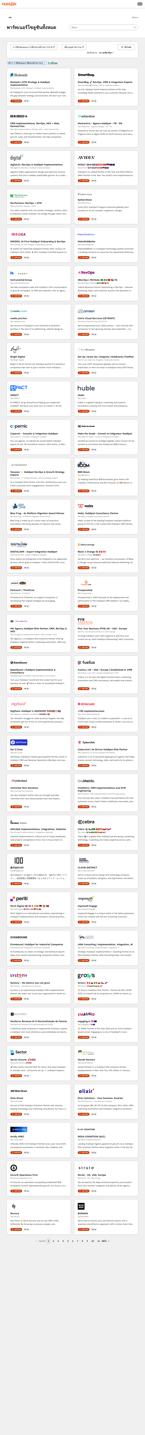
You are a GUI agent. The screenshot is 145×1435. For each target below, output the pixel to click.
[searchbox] (103, 27)
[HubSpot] (9, 4)
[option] (33, 47)
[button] (135, 17)
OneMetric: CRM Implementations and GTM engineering (102, 789)
